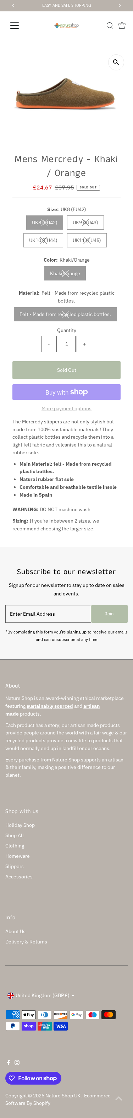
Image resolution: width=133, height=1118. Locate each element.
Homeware (17, 856)
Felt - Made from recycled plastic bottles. (68, 315)
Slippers (14, 866)
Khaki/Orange (68, 274)
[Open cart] (122, 25)
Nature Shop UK (63, 1095)
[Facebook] (8, 1063)
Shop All (14, 835)
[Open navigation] (20, 25)
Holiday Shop (20, 825)
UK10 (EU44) (46, 241)
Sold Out (66, 370)
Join (109, 614)
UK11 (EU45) (90, 241)
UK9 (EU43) (88, 223)
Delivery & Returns (26, 941)
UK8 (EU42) (47, 223)
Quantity (66, 330)
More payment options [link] (66, 408)
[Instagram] (17, 1063)
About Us (15, 931)
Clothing (14, 845)
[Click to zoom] (116, 62)
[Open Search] (110, 25)
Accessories (19, 876)
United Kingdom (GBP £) (43, 995)
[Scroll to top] (119, 1098)
